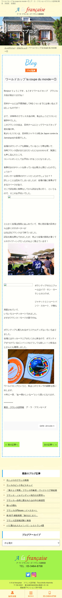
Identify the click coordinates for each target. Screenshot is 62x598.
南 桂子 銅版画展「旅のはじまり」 (22, 515)
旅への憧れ (11, 505)
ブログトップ (22, 47)
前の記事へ (11, 444)
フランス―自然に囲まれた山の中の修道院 (25, 500)
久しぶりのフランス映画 (17, 480)
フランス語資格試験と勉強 (18, 520)
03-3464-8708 (34, 566)
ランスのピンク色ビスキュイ (19, 485)
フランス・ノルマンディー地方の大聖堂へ (25, 495)
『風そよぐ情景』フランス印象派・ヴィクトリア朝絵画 (31, 490)
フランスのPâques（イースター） (22, 510)
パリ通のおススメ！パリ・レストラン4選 (25, 525)
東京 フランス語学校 (14, 407)
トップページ (9, 47)
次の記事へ (50, 444)
